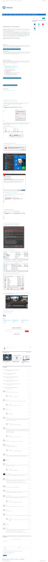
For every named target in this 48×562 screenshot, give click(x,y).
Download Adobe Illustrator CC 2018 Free (9, 67)
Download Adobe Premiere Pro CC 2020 (10, 85)
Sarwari (9, 395)
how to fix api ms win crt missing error (16, 424)
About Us (12, 0)
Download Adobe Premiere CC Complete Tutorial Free (11, 66)
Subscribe (27, 331)
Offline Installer (34, 14)
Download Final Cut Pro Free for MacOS (12, 192)
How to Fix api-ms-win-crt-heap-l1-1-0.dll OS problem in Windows (11, 223)
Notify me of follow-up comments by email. (9, 552)
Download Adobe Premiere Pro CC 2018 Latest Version (10, 101)
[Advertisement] (32, 7)
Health (29, 14)
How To (11, 14)
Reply (29, 393)
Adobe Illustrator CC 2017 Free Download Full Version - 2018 (9, 373)
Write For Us (15, 0)
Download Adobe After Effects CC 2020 (21, 36)
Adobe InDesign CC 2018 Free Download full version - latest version (10, 380)
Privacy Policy (4, 0)
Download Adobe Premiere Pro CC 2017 (9, 90)
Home (4, 14)
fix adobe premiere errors (15, 470)
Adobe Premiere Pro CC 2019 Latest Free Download (12, 78)
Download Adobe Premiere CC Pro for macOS (11, 76)
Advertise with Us (20, 0)
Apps (21, 14)
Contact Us (8, 0)
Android (15, 14)
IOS (18, 14)
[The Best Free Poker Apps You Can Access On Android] (7, 357)
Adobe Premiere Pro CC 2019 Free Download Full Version (15, 320)
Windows (25, 14)
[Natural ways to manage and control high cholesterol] (16, 357)
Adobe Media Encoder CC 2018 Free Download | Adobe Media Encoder (25, 321)
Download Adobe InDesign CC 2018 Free (8, 311)
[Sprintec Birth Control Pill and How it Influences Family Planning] (26, 357)
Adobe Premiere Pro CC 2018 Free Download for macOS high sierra (7, 321)
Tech (7, 14)
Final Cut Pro (5, 33)
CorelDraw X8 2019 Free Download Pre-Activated (12, 49)
